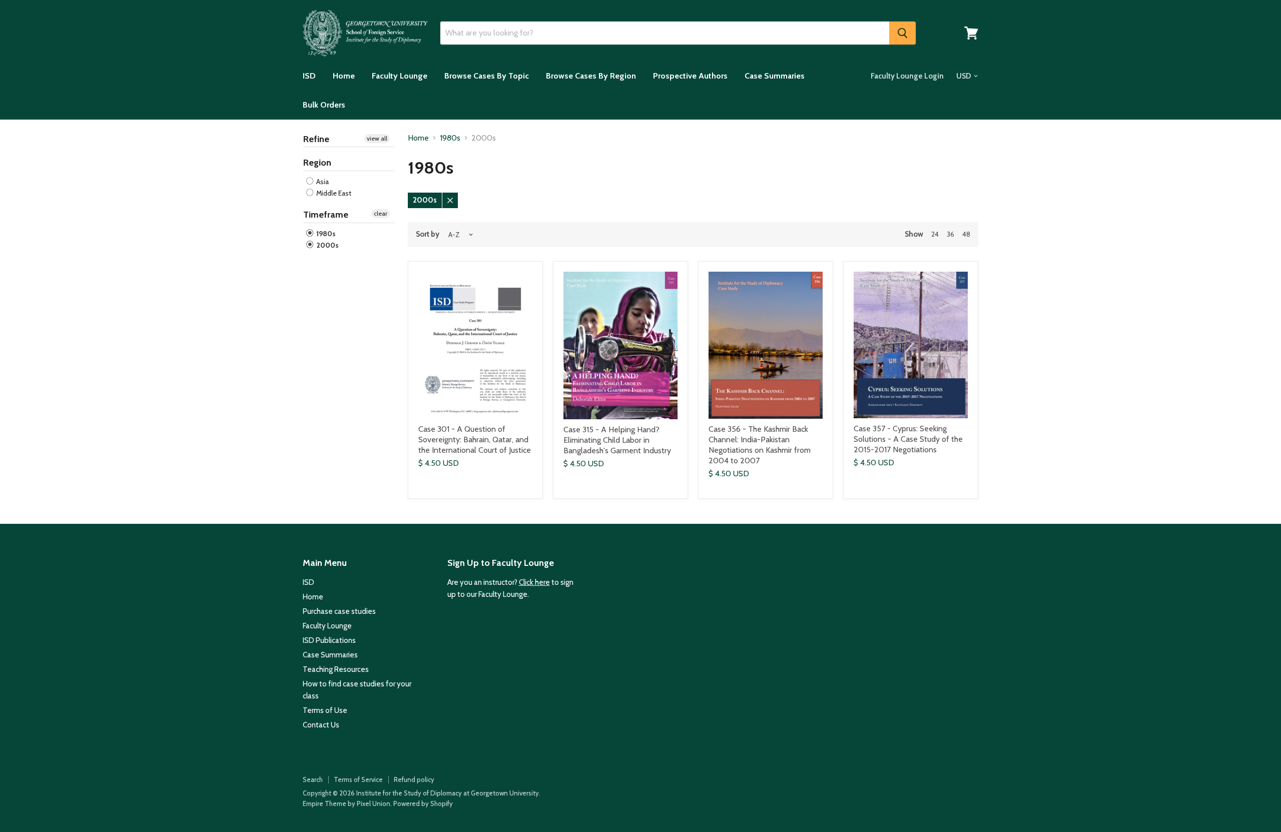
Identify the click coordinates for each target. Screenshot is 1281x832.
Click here (534, 582)
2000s (327, 245)
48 (966, 234)
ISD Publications (329, 640)
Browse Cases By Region (591, 76)
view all (377, 138)
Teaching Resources (336, 669)
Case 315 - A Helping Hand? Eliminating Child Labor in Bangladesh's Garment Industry (617, 440)
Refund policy (414, 779)
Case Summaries (775, 76)
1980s (325, 233)
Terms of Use (325, 710)
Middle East (333, 193)
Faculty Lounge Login (907, 76)
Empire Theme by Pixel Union (346, 803)
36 (950, 234)
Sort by (427, 234)
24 (935, 234)
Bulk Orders (324, 105)
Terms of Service (358, 779)
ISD (309, 76)
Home (344, 76)
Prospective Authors (690, 76)
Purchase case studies (339, 611)
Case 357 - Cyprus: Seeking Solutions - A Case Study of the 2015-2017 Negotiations (908, 439)
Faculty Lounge (399, 76)
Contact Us (321, 724)
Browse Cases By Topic (486, 76)
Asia (322, 181)
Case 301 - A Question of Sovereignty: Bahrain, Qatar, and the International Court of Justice (474, 439)
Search (313, 779)
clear (380, 213)
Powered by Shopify (423, 803)
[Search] (902, 33)
